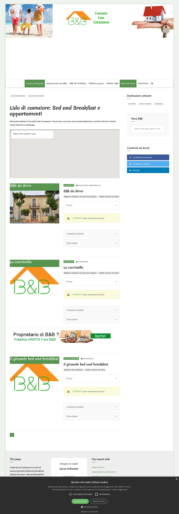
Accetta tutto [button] (80, 501)
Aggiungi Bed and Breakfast (104, 472)
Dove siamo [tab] (71, 243)
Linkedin (136, 170)
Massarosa (68, 185)
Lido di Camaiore (71, 359)
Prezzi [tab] (69, 205)
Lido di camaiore (145, 104)
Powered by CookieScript (89, 512)
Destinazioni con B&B (56, 83)
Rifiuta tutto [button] (99, 501)
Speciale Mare (128, 83)
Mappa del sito (98, 467)
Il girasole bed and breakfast (34, 358)
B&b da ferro (20, 185)
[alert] (89, 495)
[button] (89, 507)
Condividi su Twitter (141, 164)
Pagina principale (34, 83)
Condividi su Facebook (142, 157)
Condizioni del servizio (101, 476)
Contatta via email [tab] (74, 233)
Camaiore (132, 104)
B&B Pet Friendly (78, 83)
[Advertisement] (90, 58)
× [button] (177, 479)
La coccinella (21, 262)
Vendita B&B (112, 83)
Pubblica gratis (96, 83)
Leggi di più (122, 489)
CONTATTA (78, 218)
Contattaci (143, 83)
